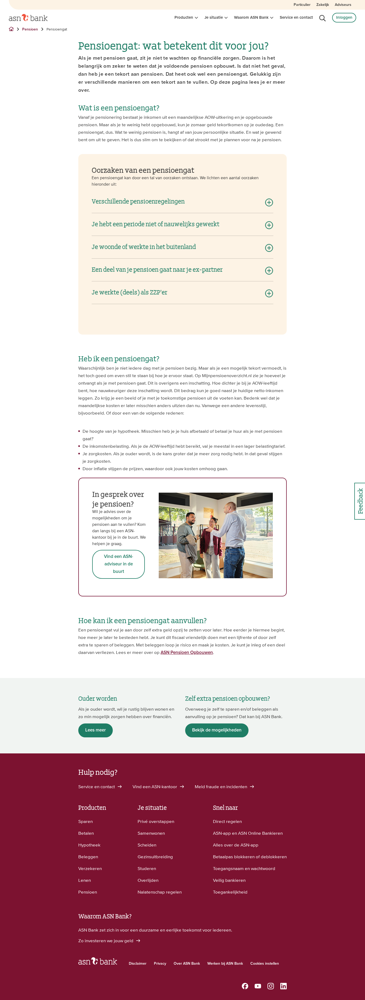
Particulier (302, 5)
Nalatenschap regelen (160, 892)
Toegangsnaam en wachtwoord (244, 868)
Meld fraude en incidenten (221, 786)
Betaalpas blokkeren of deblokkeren (250, 856)
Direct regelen (227, 821)
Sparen (85, 821)
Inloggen (344, 18)
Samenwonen (151, 833)
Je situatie (213, 18)
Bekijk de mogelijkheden (217, 730)
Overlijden (148, 880)
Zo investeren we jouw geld (106, 940)
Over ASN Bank (187, 963)
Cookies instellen (264, 963)
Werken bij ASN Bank (225, 963)
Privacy (160, 963)
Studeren (147, 868)
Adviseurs (343, 5)
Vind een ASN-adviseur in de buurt (118, 564)
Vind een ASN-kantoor (155, 786)
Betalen (86, 833)
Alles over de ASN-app (235, 845)
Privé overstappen (156, 821)
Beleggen (88, 856)
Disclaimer (137, 963)
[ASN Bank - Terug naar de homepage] (97, 962)
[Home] (28, 17)
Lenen (84, 880)
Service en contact (296, 18)
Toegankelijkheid (230, 892)
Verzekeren (90, 868)
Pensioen (87, 892)
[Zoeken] (322, 18)
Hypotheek (89, 845)
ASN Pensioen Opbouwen (187, 652)
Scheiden (147, 845)
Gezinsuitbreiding (155, 856)
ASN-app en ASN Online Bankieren (248, 833)
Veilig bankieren (229, 880)
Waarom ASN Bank (251, 18)
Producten (183, 18)
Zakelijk (322, 5)
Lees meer (95, 730)
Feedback (359, 501)
